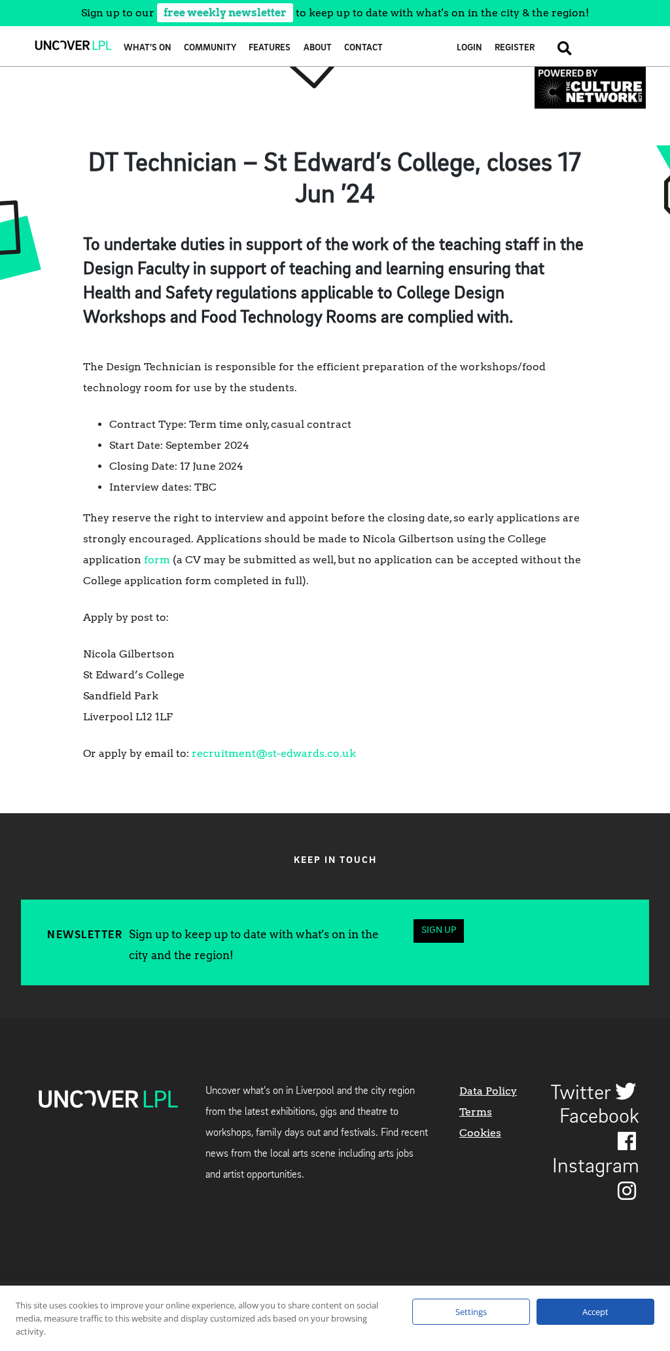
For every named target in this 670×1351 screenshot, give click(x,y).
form (157, 559)
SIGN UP (438, 931)
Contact (363, 48)
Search (559, 48)
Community (210, 48)
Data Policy (488, 1091)
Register (515, 48)
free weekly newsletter (225, 13)
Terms (475, 1112)
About (318, 48)
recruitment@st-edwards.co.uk (274, 753)
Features (270, 48)
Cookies (480, 1133)
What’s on (147, 48)
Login (469, 48)
